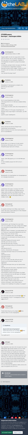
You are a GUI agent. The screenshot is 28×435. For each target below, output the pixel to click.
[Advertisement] (14, 18)
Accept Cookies (7, 432)
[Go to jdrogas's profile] (2, 343)
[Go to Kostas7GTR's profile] (2, 291)
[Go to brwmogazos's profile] (2, 52)
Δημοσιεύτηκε (12, 53)
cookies (21, 422)
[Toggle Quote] (3, 325)
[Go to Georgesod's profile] (2, 171)
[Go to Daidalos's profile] (2, 81)
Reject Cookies (18, 432)
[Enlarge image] (10, 197)
